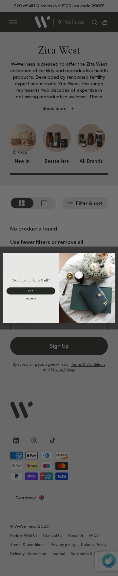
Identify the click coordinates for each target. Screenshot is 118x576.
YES (31, 291)
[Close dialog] (111, 256)
